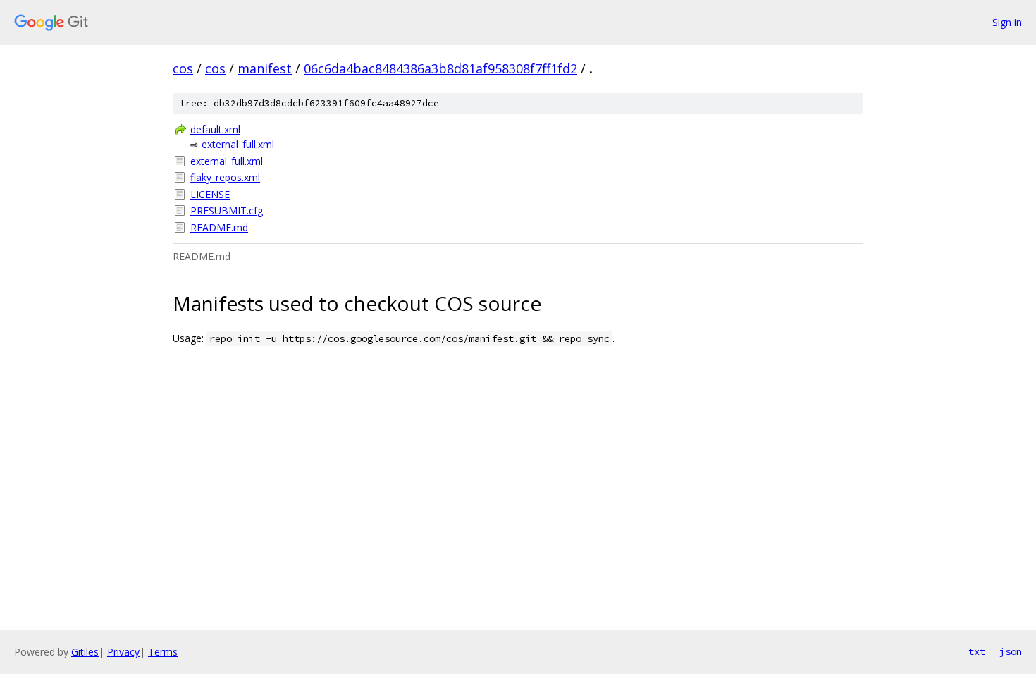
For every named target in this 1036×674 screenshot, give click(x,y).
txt (976, 651)
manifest (265, 68)
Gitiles (85, 651)
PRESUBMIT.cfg (226, 210)
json (1010, 651)
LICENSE (210, 194)
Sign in (1007, 22)
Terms (163, 651)
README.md (219, 227)
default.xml (215, 129)
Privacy (123, 651)
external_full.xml (238, 144)
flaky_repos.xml (225, 177)
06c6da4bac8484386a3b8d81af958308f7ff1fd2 (440, 68)
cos (183, 68)
